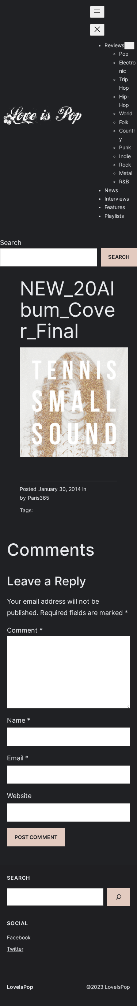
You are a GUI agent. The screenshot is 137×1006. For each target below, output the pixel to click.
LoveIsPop (20, 987)
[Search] (118, 897)
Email (17, 758)
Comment (25, 630)
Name (18, 720)
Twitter (15, 949)
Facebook (19, 937)
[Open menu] (97, 12)
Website (19, 796)
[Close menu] (97, 30)
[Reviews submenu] (129, 45)
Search (11, 242)
